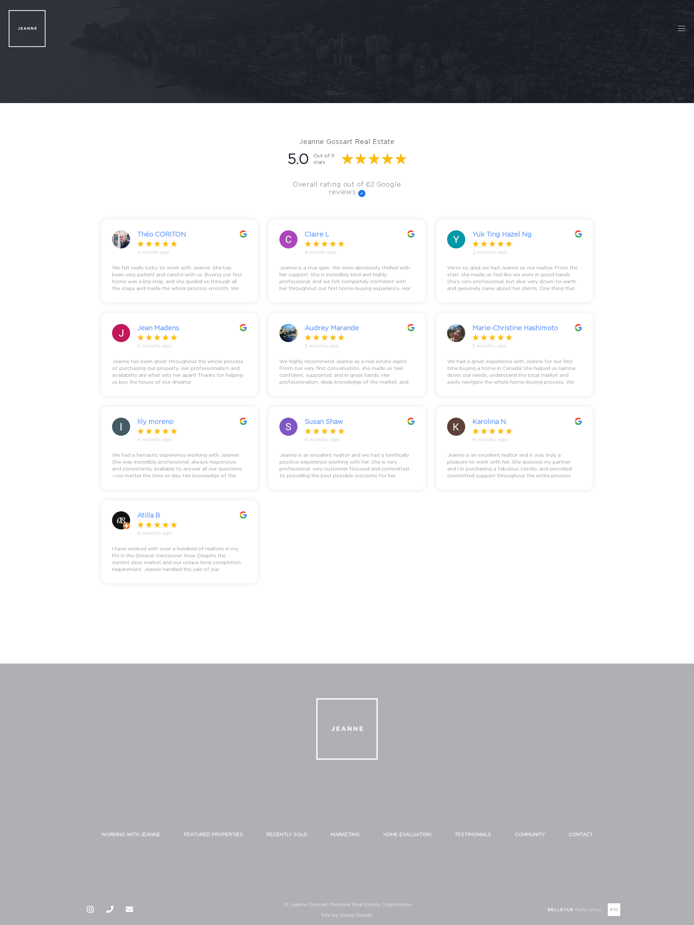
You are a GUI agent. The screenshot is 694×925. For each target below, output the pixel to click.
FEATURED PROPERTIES (213, 834)
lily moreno (155, 421)
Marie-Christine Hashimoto (515, 327)
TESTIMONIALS (473, 834)
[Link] (27, 28)
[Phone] (110, 909)
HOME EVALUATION (407, 834)
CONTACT (581, 834)
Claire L (317, 234)
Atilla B (148, 515)
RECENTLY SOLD (286, 834)
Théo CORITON (161, 234)
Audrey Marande (332, 327)
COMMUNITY (530, 834)
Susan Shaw (324, 421)
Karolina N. (489, 421)
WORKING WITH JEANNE (130, 834)
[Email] (129, 909)
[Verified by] (361, 193)
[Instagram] (90, 909)
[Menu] (681, 29)
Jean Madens (158, 327)
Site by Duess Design (347, 914)
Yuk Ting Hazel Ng (502, 234)
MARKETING (345, 834)
